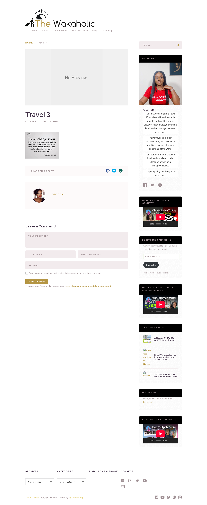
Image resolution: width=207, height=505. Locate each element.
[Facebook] (123, 480)
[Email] (123, 486)
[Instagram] (130, 480)
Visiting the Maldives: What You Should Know (165, 375)
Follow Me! (148, 402)
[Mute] (169, 223)
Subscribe (151, 265)
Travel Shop (107, 30)
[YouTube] (145, 480)
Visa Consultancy (80, 30)
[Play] (147, 223)
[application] (160, 217)
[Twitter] (138, 480)
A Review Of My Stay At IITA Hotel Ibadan (164, 339)
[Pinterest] (174, 497)
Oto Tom (31, 121)
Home (34, 30)
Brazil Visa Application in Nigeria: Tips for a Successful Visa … (165, 357)
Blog (94, 30)
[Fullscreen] (174, 223)
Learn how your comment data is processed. (88, 285)
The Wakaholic (32, 497)
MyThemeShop (76, 497)
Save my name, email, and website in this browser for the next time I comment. (65, 273)
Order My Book (60, 30)
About (45, 30)
